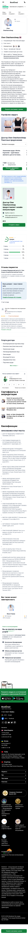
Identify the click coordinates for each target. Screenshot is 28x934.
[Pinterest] (14, 722)
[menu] (3, 2)
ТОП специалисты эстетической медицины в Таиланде (21, 13)
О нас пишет (5, 712)
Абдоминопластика (9, 360)
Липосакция (7, 354)
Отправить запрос (14, 225)
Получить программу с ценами (14, 109)
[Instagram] (5, 722)
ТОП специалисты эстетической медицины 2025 (12, 13)
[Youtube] (8, 722)
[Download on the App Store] (6, 698)
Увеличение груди (8, 349)
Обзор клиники (4, 13)
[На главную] (14, 2)
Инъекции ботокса (9, 357)
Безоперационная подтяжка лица (13, 343)
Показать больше (6, 329)
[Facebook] (2, 722)
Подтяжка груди (8, 362)
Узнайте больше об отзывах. (12, 297)
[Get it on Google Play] (18, 698)
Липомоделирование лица (11, 352)
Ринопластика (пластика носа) (12, 346)
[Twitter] (11, 722)
